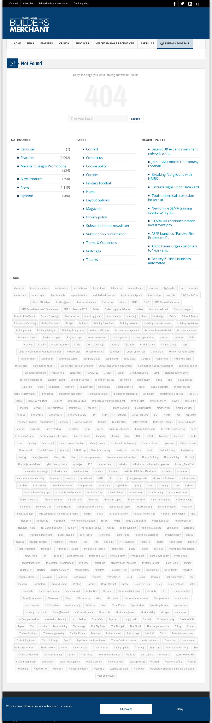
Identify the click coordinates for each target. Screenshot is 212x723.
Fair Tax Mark (119, 422)
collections (115, 351)
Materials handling (160, 499)
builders (83, 323)
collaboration (73, 351)
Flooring (115, 436)
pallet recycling (66, 534)
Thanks (92, 260)
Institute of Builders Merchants (140, 471)
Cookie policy (81, 3)
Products (82, 43)
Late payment (85, 485)
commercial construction (181, 351)
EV (155, 415)
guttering (64, 450)
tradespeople (80, 647)
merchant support (167, 506)
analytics (193, 288)
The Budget (117, 626)
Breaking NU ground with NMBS (170, 176)
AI (182, 288)
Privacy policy (96, 217)
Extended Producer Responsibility (35, 422)
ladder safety (188, 478)
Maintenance (136, 492)
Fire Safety (72, 429)
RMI (192, 577)
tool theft (149, 633)
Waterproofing (137, 661)
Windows (58, 668)
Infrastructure (60, 471)
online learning (128, 527)
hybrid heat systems (56, 464)
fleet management (24, 436)
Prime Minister (97, 556)
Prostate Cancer (150, 563)
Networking (42, 520)
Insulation (167, 471)
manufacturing (155, 492)
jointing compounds (137, 478)
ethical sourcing (140, 415)
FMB (137, 436)
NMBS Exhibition (160, 520)
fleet (193, 429)
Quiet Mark (25, 570)
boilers (139, 309)
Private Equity (117, 556)
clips (185, 344)
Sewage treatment (32, 598)
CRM (156, 372)
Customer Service (80, 379)
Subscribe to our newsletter (54, 3)
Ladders (22, 485)
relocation (47, 577)
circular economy (60, 344)
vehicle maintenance (109, 654)
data (170, 379)
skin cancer (113, 598)
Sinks (68, 598)
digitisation (47, 394)
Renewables (79, 577)
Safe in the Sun (142, 584)
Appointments (58, 295)
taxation (43, 626)
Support (147, 619)
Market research (53, 499)
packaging (189, 527)
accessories (61, 288)
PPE (45, 556)
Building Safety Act (47, 330)
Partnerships (122, 534)
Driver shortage (158, 401)
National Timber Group (173, 513)
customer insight (56, 379)
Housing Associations (29, 464)
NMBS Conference (136, 520)
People (73, 542)
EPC (94, 415)
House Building (150, 457)
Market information (29, 499)
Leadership (104, 485)
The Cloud (135, 626)
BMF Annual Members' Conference (40, 309)
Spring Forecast (61, 612)
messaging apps (25, 513)
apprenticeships (79, 295)
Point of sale (117, 549)
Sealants (108, 591)
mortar (87, 513)
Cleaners (129, 344)
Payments (58, 542)
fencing (20, 429)
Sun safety (97, 619)
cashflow (178, 337)
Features (46, 43)
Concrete (146, 358)
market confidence (178, 492)
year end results (106, 675)
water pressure (94, 661)
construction (21, 365)
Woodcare (99, 668)
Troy (196, 647)
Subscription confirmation (106, 234)
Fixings (99, 429)
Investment (86, 478)
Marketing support (113, 499)
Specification (137, 605)
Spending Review (159, 605)
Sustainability (187, 619)
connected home (183, 358)
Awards (171, 295)
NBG (193, 513)
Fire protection (53, 429)
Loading (163, 485)
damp (159, 379)
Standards (104, 612)
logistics (189, 485)
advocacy (153, 288)
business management (127, 330)
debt (40, 387)
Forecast (178, 436)
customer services (104, 379)
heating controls (40, 457)
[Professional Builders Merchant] (29, 23)
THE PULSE (147, 43)
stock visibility (148, 612)
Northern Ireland (26, 527)
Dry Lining (190, 401)
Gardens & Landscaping (123, 443)
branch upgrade (92, 316)
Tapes (21, 626)
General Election (150, 443)
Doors (19, 401)
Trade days (170, 640)
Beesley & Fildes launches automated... (169, 261)
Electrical (20, 415)
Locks (176, 485)
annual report (38, 295)
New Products (31, 179)
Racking (41, 570)
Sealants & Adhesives (130, 591)
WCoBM (154, 661)
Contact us (94, 158)
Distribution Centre (98, 394)
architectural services (104, 295)
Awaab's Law (154, 295)
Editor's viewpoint (120, 408)
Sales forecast (72, 591)
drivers (175, 401)
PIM (96, 542)
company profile (92, 358)
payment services (38, 542)
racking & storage (60, 570)
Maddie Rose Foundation (68, 492)
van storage (87, 654)
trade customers (150, 640)
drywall (38, 408)
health (150, 450)
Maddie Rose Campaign (37, 492)
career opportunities (143, 337)
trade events (189, 640)
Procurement (137, 556)
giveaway (170, 443)
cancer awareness (97, 337)
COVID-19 (92, 372)
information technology (36, 471)
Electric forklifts (143, 408)
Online (110, 527)
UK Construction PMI (27, 654)
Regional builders (27, 577)
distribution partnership (125, 394)
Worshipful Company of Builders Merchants (172, 668)
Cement (28, 344)
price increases (75, 556)
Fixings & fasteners (145, 429)
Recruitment (170, 570)
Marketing (93, 499)
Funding (32, 443)
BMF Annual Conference (166, 302)
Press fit (57, 556)
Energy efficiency (77, 415)
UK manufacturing (53, 654)
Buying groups (74, 337)
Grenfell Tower (46, 450)
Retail (129, 577)
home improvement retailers (121, 457)
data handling (185, 379)
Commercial (157, 351)
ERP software (119, 415)
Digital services (182, 387)
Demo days (104, 387)
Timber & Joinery (28, 633)
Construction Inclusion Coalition (76, 365)
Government (25, 450)
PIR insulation (126, 542)
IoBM (100, 478)
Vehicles (130, 654)
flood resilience (82, 436)
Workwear (139, 668)
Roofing (77, 584)
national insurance (118, 513)
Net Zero (26, 520)
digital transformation (25, 394)
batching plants (63, 302)
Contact (13, 3)
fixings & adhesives (119, 429)
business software (27, 337)
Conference (162, 358)
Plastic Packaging (26, 549)
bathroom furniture (86, 302)
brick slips (158, 316)
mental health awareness (90, 506)
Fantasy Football (177, 43)
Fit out (87, 429)
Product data (180, 556)
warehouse (164, 654)
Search (135, 118)
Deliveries (53, 387)
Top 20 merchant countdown (91, 640)
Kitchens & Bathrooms (164, 478)
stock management (125, 612)
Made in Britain (116, 492)
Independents (105, 464)
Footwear (164, 436)
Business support (52, 337)
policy (132, 549)
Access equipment (39, 288)
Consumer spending (35, 372)
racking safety (82, 570)
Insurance (182, 471)
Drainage (57, 401)
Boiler (96, 309)
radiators (99, 570)
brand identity (113, 316)
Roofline (91, 584)
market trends (75, 499)
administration (135, 288)
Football (149, 436)
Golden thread (188, 443)
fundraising (48, 443)
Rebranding (152, 570)
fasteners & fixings (163, 422)
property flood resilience (123, 563)
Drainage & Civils (77, 401)
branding (131, 316)
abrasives (19, 288)
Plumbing (46, 549)
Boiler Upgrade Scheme (117, 309)
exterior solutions (83, 422)
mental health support (120, 506)
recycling (187, 570)
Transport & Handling (176, 647)
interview (55, 478)
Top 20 (67, 640)
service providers (181, 591)
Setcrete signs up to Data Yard (175, 187)
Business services (186, 330)
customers (125, 379)
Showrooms (53, 598)
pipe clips (109, 542)
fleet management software (54, 436)
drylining (23, 408)
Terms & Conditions (101, 243)
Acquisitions (99, 288)
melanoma (25, 506)
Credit (120, 372)
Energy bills (37, 415)
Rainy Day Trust (118, 570)
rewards (155, 577)
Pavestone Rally (172, 534)
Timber (190, 626)
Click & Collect (147, 344)
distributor (148, 394)
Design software (124, 387)
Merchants (187, 506)
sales (192, 584)
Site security (83, 598)
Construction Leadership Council (115, 365)
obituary (71, 527)
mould (100, 513)
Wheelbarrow (40, 668)
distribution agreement (70, 394)
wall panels (147, 654)
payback (20, 542)
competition (112, 358)
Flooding (100, 436)
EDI (103, 408)
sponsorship (180, 605)
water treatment (116, 661)
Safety (159, 584)
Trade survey (48, 647)
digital (142, 387)
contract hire (57, 372)
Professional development (59, 563)
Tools (163, 633)
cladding (114, 344)
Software (90, 605)
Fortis (19, 443)
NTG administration (51, 527)
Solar (103, 605)
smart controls (182, 598)
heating (22, 457)
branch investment (158, 309)
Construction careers (44, 365)
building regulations (188, 323)
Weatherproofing (173, 661)
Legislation (121, 485)
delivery (69, 387)
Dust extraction (55, 408)
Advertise (28, 3)
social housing (72, 605)
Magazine (93, 209)
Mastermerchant (136, 499)
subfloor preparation (28, 619)
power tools (31, 556)
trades (63, 647)
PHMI (85, 542)
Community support (68, 358)
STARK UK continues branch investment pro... (171, 223)
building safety (23, 330)
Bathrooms (107, 302)
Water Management (70, 661)
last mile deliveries (62, 485)
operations (172, 527)
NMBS (117, 520)
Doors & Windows (37, 401)
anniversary (20, 295)
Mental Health (64, 506)
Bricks (173, 316)
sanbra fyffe (92, 591)
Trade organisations (24, 647)
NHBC (104, 520)
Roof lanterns (40, 584)
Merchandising (144, 506)
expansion (191, 415)
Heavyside (59, 457)
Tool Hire (95, 633)
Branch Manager (182, 309)
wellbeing (23, 668)
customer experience (31, 379)
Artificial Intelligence (131, 295)
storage (165, 612)
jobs (119, 478)
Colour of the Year (135, 351)
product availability (159, 556)
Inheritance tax (80, 471)
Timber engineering (53, 633)
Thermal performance (158, 626)
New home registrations (83, 520)
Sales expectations (49, 591)
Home (17, 43)
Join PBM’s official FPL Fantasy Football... (173, 164)
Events (166, 415)
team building (60, 626)
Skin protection (161, 598)
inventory (70, 478)
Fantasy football (139, 422)
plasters (192, 542)
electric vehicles (184, 408)
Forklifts (193, 436)
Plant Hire (145, 542)
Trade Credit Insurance (123, 640)
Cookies (92, 175)
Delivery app (86, 387)
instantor (113, 471)
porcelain (159, 549)
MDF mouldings (184, 499)
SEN (164, 591)
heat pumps (187, 450)
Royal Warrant (108, 584)
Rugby (125, 584)
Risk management (175, 577)
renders (62, 577)
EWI (178, 415)
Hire (73, 457)
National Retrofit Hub (144, 513)
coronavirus (76, 372)
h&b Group (80, 450)
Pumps (187, 563)
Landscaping (39, 485)
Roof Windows (59, 584)
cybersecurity (143, 379)
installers (99, 471)
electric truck (163, 408)
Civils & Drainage (95, 344)
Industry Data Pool (184, 464)
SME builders (52, 605)
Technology (79, 626)
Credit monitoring (139, 372)
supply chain (130, 619)
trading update (121, 647)
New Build (59, 520)
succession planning (55, 619)
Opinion (64, 43)
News (30, 43)
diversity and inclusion (171, 394)
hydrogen (77, 464)
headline (136, 450)
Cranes (108, 372)
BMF (146, 302)
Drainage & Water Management (108, 401)
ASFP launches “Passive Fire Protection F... (171, 235)
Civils (77, 344)
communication (28, 358)
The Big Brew (98, 626)
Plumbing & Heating (94, 549)
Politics (144, 549)
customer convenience (176, 372)
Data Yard (27, 387)
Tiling (178, 626)
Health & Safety (167, 450)
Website (192, 661)
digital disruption (159, 387)
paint (21, 534)
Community (47, 358)
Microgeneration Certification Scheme (58, 513)
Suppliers (113, 619)
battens (122, 302)
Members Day (43, 506)
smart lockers (32, 605)
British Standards (50, 323)
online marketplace (151, 527)
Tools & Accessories (182, 633)
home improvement (91, 457)
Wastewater (48, 661)
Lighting (137, 485)
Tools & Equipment (26, 640)
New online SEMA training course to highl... (170, 210)
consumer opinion (188, 365)
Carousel (28, 149)
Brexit (144, 316)
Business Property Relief (158, 330)
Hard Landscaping (100, 450)
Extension (63, 422)
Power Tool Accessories (181, 549)
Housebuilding (171, 457)
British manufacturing (25, 323)
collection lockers (95, 351)
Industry (122, 464)
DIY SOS (193, 394)
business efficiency (99, 330)
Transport (154, 647)
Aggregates (170, 288)
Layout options (98, 200)
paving (189, 534)
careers (164, 337)
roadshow (22, 584)
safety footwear (176, 584)
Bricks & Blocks (190, 316)
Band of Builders (41, 302)
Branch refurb (72, 316)
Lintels (150, 485)
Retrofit (141, 577)
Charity (42, 344)
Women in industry (78, 668)
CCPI (191, 337)
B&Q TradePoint (190, 295)
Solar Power (118, 605)
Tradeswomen (100, 647)
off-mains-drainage (91, 527)
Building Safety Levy (73, 330)
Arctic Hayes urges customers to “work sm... (173, 248)
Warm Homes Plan (185, 654)
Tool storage (133, 633)
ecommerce (75, 408)
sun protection (78, 619)
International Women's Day (30, 478)
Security (151, 591)
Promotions (99, 563)
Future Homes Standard (71, 443)
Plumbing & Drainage (67, 549)
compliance (129, 358)
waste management (26, 661)
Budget (69, 323)
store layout (181, 612)
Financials (35, 429)
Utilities (71, 654)
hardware (121, 450)
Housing (189, 457)
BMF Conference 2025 (75, 309)
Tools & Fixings (50, 640)
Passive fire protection (146, 534)
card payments (120, 337)
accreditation (80, 288)
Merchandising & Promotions (114, 43)
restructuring (113, 577)
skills (98, 598)
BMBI (135, 302)
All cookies (126, 709)
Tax (32, 626)
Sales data (27, 591)
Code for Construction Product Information (39, 351)
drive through (137, 401)
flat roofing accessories (173, 429)
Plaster (159, 542)
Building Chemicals (104, 323)
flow (127, 436)
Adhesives (116, 288)
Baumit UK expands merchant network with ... (173, 151)
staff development (84, 612)
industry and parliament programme (150, 464)
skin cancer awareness (136, 598)
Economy (91, 408)
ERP (104, 415)
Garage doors (97, 443)
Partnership (104, 534)
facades (102, 422)
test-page (93, 251)
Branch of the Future (24, 316)
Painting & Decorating (41, 534)
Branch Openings (50, 316)
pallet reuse (86, 534)
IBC (90, 464)
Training (139, 647)
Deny (180, 709)
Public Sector (171, 563)
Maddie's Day (94, 492)
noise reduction (183, 520)
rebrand (136, 570)
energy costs (56, 415)
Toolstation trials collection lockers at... (171, 198)
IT (110, 478)
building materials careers (158, 323)
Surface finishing (165, 619)
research (96, 577)
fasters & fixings (186, 422)
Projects (83, 563)
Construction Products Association (155, 365)
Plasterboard (175, 542)
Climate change (169, 344)
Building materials (129, 323)
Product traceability (30, 563)
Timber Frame (77, 633)
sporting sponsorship (36, 612)
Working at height (119, 668)
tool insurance (113, 633)
